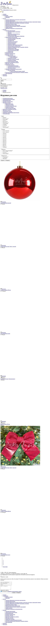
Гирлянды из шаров (12, 60)
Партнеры (7, 17)
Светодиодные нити (12, 42)
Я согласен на (12, 591)
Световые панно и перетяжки (14, 31)
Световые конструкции (10, 20)
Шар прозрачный (13, 57)
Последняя (5, 566)
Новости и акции (9, 16)
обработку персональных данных (15, 591)
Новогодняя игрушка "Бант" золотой (8, 246)
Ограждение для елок (9, 64)
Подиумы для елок (12, 67)
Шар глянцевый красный (5, 202)
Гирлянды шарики (11, 43)
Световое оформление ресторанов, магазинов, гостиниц (17, 22)
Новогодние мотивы (12, 35)
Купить (3, 377)
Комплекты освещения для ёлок (12, 62)
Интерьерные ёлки (9, 52)
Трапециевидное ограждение (14, 66)
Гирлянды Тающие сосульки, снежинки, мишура (18, 47)
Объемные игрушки (12, 58)
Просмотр (4, 201)
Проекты (5, 74)
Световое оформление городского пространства (15, 19)
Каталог (4, 29)
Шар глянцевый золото (5, 554)
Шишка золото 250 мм (5, 424)
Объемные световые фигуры (14, 33)
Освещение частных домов (11, 24)
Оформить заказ (3, 88)
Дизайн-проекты (8, 27)
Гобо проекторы (8, 73)
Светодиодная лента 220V (13, 50)
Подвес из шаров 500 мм (5, 290)
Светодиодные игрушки (13, 61)
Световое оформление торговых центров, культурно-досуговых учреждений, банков (23, 21)
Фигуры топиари (11, 70)
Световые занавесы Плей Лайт (14, 38)
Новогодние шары (11, 55)
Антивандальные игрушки (13, 59)
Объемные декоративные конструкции (13, 69)
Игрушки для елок (9, 54)
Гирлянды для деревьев (13, 41)
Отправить (8, 160)
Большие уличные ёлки (10, 53)
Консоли (9, 32)
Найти (2, 80)
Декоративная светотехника (11, 37)
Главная (4, 14)
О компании (5, 15)
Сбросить (2, 160)
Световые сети (11, 40)
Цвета (2, 116)
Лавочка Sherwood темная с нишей (17, 71)
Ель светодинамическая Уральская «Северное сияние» (16, 72)
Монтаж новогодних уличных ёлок (12, 25)
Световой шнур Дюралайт (13, 49)
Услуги (4, 18)
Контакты (5, 75)
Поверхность (4, 155)
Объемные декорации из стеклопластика (13, 28)
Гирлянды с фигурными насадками (15, 44)
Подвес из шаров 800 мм (5, 511)
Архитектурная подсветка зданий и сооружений (15, 26)
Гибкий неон (10, 51)
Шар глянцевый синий (5, 333)
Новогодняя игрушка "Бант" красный (8, 467)
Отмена (13, 592)
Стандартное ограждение (13, 65)
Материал (3, 149)
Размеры (3, 129)
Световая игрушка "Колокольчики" (7, 378)
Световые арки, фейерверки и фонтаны (16, 36)
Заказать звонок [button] (13, 10)
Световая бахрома (11, 39)
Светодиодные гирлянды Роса (14, 46)
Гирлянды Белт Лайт (12, 48)
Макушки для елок (9, 63)
